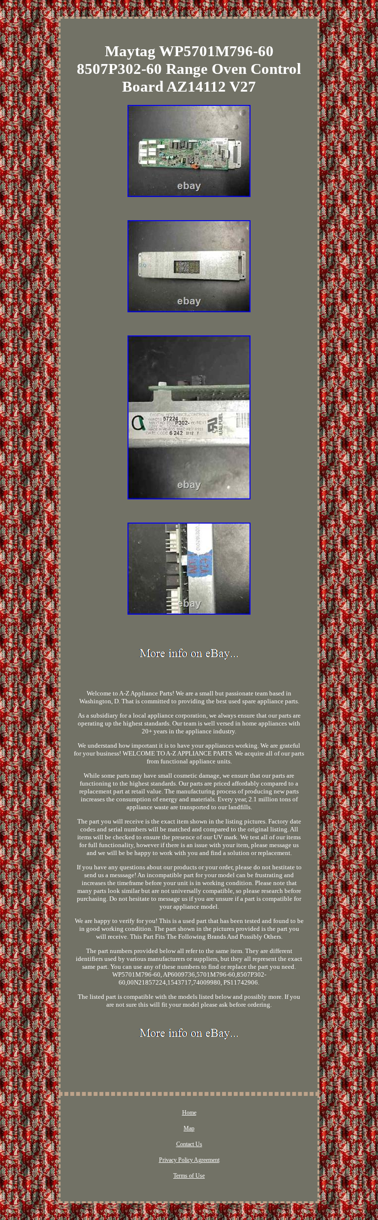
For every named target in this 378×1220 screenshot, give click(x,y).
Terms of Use (189, 1175)
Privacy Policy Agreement (189, 1159)
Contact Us (189, 1144)
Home (189, 1112)
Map (189, 1128)
